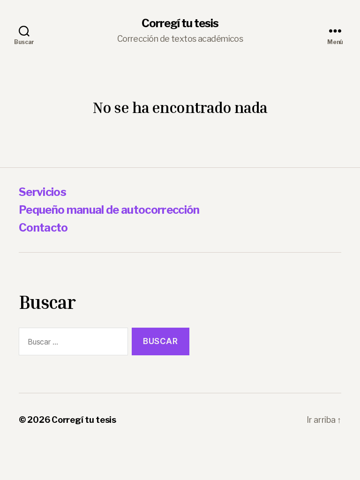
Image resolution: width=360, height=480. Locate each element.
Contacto (43, 227)
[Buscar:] (71, 343)
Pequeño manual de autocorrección (109, 210)
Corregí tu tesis (180, 23)
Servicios (42, 192)
